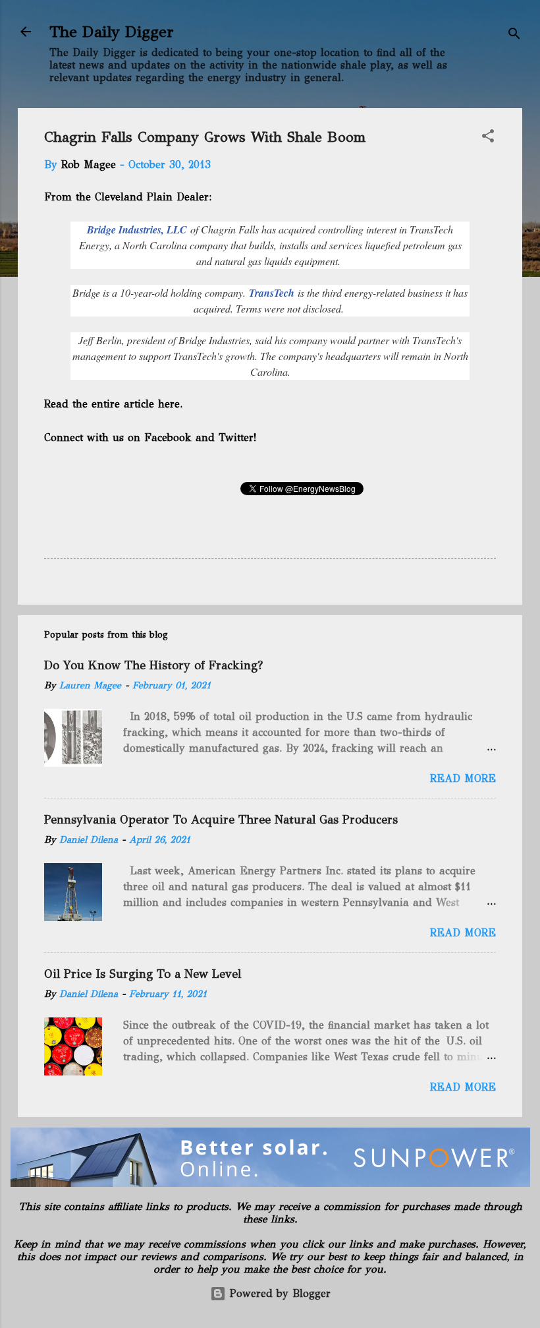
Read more (463, 778)
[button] (488, 138)
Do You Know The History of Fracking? (153, 665)
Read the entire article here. (114, 404)
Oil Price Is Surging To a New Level (142, 974)
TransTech (273, 293)
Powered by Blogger (278, 1293)
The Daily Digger (111, 32)
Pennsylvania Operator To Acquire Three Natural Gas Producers (221, 819)
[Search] (514, 36)
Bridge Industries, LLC (137, 229)
